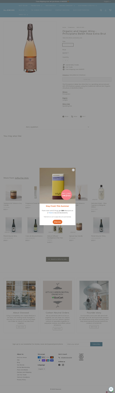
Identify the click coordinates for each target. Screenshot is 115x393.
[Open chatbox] (111, 389)
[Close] (73, 170)
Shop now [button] (57, 222)
